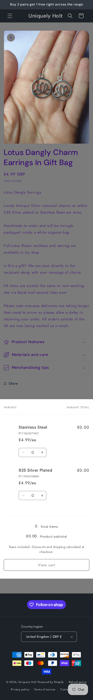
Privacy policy (20, 689)
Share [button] (13, 383)
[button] (9, 15)
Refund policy (78, 682)
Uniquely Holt (27, 682)
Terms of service (45, 689)
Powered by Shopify (51, 682)
